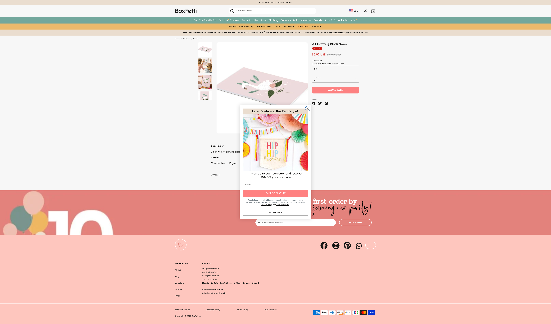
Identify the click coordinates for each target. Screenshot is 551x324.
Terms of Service (282, 205)
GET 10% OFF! (276, 193)
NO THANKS (275, 213)
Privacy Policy (266, 205)
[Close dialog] (307, 108)
